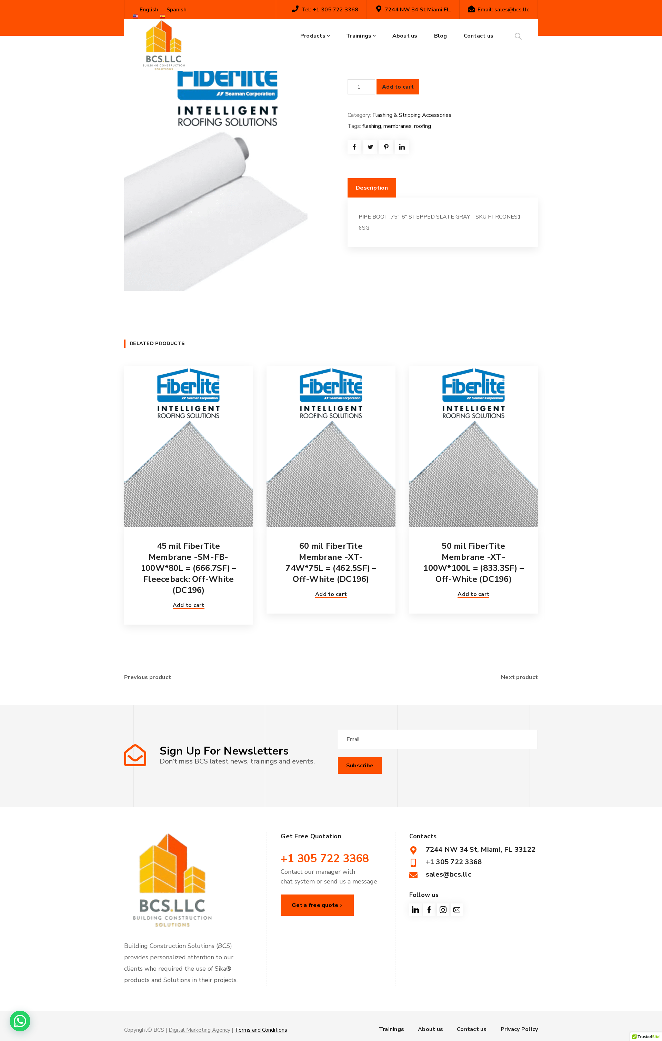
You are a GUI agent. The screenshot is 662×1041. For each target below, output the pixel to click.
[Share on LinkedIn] (402, 147)
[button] (20, 1021)
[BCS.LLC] (164, 45)
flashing (371, 126)
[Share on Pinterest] (386, 147)
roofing (422, 126)
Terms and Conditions (261, 1030)
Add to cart (398, 87)
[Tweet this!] (370, 147)
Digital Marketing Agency (199, 1030)
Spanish (176, 9)
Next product (519, 677)
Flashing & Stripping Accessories (411, 115)
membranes (397, 126)
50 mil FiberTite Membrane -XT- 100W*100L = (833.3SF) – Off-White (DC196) (473, 562)
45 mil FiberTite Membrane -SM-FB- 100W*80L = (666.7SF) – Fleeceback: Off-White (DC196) (189, 568)
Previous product (147, 677)
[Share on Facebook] (354, 147)
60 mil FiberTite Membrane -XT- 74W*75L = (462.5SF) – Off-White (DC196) (330, 562)
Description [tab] (372, 188)
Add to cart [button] (188, 605)
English (148, 9)
